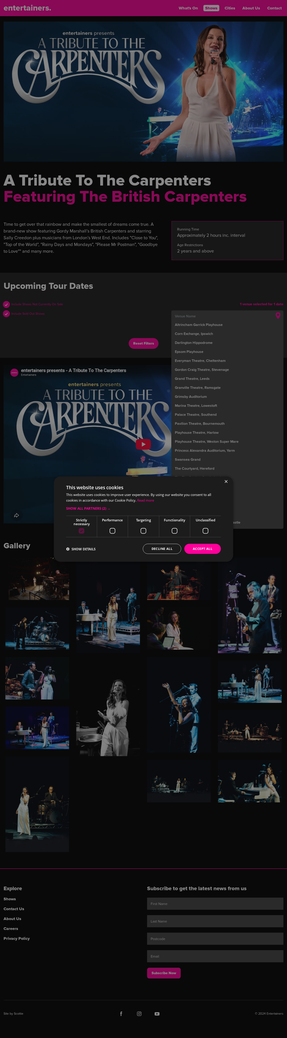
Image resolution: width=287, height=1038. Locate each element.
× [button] (226, 481)
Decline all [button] (162, 549)
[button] (143, 508)
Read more (145, 500)
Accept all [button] (202, 549)
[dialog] (143, 519)
